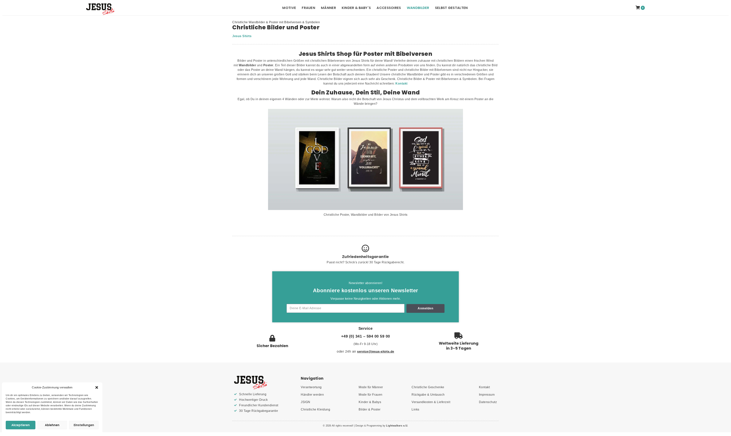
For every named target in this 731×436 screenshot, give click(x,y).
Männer (328, 7)
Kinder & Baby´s (356, 7)
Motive (289, 7)
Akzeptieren (20, 425)
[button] (97, 387)
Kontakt (401, 83)
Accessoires (389, 7)
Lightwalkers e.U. (397, 425)
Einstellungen (84, 425)
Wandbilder (418, 7)
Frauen (308, 7)
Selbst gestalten (451, 7)
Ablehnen (52, 425)
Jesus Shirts (241, 36)
